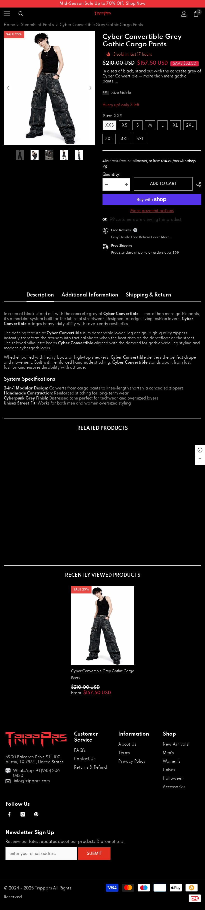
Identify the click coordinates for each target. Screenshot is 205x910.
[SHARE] (196, 185)
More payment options (152, 211)
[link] (35, 529)
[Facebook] (9, 814)
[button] (8, 88)
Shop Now (136, 4)
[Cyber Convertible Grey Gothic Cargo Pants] (102, 625)
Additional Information (90, 295)
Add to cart (163, 184)
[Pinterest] (36, 814)
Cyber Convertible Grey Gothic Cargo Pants (102, 674)
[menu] (7, 14)
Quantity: (111, 175)
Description (40, 295)
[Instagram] (22, 814)
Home (9, 25)
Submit (94, 854)
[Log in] (184, 14)
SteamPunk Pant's (37, 25)
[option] (49, 88)
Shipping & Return (148, 295)
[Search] (21, 14)
